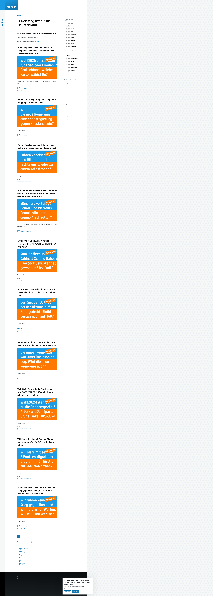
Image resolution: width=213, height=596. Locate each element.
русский (67, 107)
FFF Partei (37, 41)
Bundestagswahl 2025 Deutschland (24, 88)
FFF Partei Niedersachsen (71, 50)
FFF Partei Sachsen (70, 64)
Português (68, 101)
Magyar (67, 95)
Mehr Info (65, 588)
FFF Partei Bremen (70, 37)
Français (67, 89)
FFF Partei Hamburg (70, 40)
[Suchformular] (76, 7)
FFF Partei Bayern (70, 28)
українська (68, 110)
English (67, 83)
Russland (21, 558)
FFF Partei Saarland (70, 61)
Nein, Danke (75, 591)
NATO (20, 554)
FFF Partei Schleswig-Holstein (70, 70)
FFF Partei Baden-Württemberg (70, 24)
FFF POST (11, 7)
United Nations (22, 563)
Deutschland (19, 328)
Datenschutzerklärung (21, 578)
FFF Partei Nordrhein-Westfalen (70, 54)
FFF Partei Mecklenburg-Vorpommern (71, 46)
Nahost (20, 555)
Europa (18, 331)
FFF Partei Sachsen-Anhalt (71, 67)
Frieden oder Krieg (21, 90)
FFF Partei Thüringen (70, 74)
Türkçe (67, 104)
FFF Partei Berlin (69, 31)
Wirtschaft (21, 564)
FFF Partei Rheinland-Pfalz (71, 58)
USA (18, 378)
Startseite (19, 15)
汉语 (67, 120)
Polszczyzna (68, 98)
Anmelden (68, 126)
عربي (67, 114)
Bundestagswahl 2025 (23, 548)
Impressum (19, 576)
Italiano (67, 92)
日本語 (67, 117)
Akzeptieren (67, 591)
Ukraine (20, 561)
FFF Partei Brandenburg (71, 34)
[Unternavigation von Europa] (54, 7)
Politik (18, 87)
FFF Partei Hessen (70, 43)
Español (67, 86)
